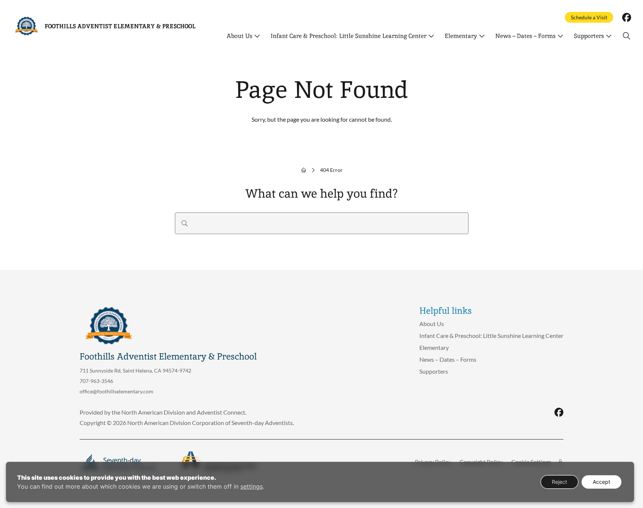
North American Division (153, 412)
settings (251, 486)
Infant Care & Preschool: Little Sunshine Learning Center (348, 36)
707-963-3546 (96, 381)
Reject (559, 482)
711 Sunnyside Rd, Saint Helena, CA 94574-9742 (135, 370)
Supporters (589, 36)
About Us (239, 36)
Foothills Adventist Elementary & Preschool (120, 26)
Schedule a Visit (589, 17)
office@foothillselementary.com (116, 391)
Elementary (461, 36)
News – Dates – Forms (525, 36)
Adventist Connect (221, 412)
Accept (601, 482)
